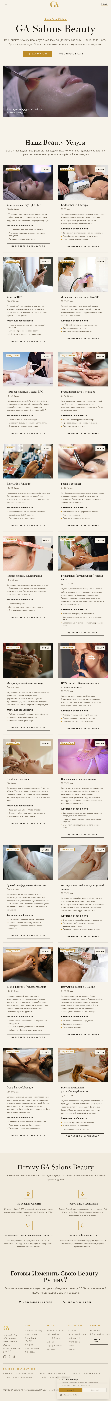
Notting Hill (74, 1338)
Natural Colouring (33, 1330)
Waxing (50, 1342)
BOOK (104, 4)
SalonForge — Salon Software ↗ (18, 1377)
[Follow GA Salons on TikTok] (14, 1356)
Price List (51, 1349)
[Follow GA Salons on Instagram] (4, 1356)
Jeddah (71, 1349)
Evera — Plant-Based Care (52, 1373)
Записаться (40, 54)
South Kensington (77, 1334)
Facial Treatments (55, 1330)
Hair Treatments (32, 1348)
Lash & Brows (53, 1338)
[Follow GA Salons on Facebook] (9, 1356)
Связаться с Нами (80, 1302)
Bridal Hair (30, 1352)
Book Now (97, 1340)
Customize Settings (71, 1395)
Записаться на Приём (37, 1302)
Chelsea (72, 1330)
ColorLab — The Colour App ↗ (86, 1373)
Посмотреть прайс (71, 54)
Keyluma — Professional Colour (18, 1373)
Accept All (71, 1390)
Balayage (29, 1344)
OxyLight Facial (54, 1345)
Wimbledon (74, 1342)
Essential (95, 1390)
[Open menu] (6, 4)
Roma (71, 1345)
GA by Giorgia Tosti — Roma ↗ (55, 1377)
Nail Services (53, 1334)
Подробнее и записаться (28, 246)
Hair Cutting (31, 1334)
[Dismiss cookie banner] (105, 1379)
